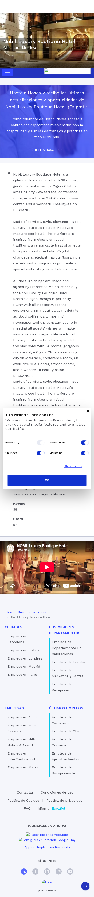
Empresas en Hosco (32, 612)
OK (47, 480)
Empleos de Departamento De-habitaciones (67, 648)
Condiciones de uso (57, 792)
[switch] (85, 442)
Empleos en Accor (22, 717)
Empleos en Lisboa (23, 650)
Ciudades (14, 627)
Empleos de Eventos (69, 662)
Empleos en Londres (24, 658)
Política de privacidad (64, 800)
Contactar (25, 792)
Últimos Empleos (66, 708)
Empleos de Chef (66, 731)
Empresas (14, 708)
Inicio (8, 612)
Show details (73, 466)
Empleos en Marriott (24, 767)
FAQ (27, 808)
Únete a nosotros (47, 149)
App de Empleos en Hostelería (47, 847)
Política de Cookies (23, 800)
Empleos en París (22, 674)
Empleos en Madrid (23, 666)
